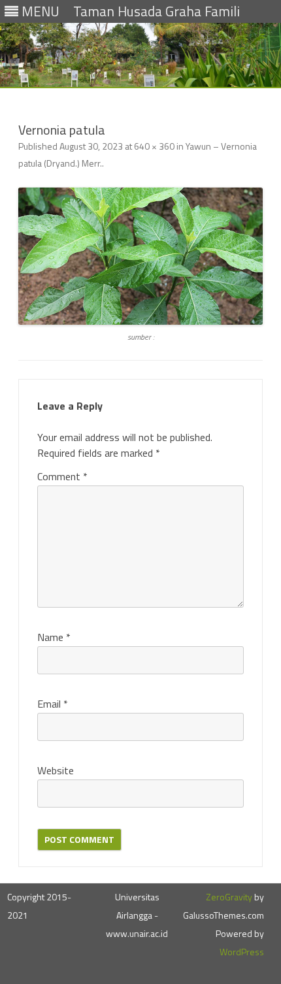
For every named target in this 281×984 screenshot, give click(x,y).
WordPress (242, 952)
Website (55, 770)
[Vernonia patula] (140, 256)
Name (54, 637)
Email (52, 704)
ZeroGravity (229, 897)
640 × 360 (154, 146)
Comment (62, 476)
